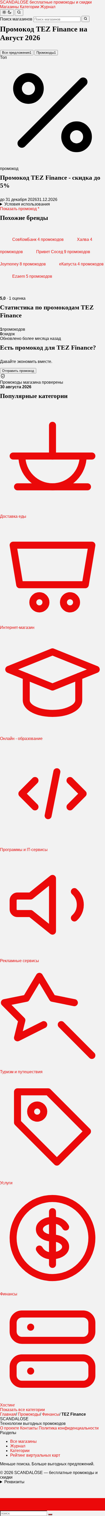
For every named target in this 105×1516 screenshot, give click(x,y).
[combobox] (57, 19)
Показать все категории (22, 1409)
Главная (8, 1414)
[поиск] (50, 1514)
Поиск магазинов (16, 19)
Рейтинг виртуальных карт (35, 1455)
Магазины (9, 7)
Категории (29, 7)
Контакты (29, 1428)
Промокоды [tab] (46, 53)
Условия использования (27, 204)
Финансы (50, 1414)
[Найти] (19, 12)
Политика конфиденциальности (69, 1428)
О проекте (9, 1428)
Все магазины (23, 1441)
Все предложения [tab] (16, 53)
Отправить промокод (18, 371)
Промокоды (29, 1414)
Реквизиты (14, 1482)
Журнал (47, 7)
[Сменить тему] (7, 12)
